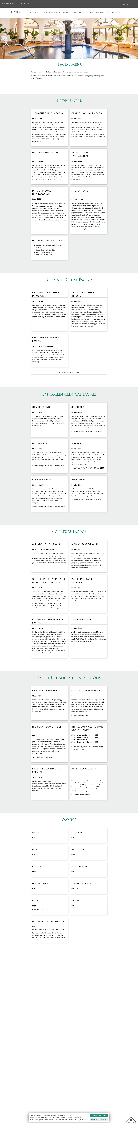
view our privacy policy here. (78, 1120)
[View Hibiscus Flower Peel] (49, 723)
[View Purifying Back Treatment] (88, 575)
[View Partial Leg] (88, 863)
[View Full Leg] (49, 863)
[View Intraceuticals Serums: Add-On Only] (88, 723)
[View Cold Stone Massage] (88, 687)
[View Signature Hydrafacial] (49, 109)
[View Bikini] (49, 845)
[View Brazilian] (88, 845)
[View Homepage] (17, 13)
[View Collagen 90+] (49, 476)
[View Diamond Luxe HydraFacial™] (49, 187)
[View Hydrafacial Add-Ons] (49, 237)
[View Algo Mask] (88, 476)
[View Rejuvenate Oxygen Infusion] (49, 289)
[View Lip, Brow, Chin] (88, 880)
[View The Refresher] (88, 616)
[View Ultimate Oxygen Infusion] (88, 289)
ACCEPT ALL (99, 1116)
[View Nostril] (88, 897)
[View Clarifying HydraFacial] (88, 109)
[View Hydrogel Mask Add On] (49, 917)
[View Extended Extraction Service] (49, 765)
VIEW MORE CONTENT (69, 372)
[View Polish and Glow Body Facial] (49, 616)
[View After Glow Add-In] (88, 765)
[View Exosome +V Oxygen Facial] (49, 334)
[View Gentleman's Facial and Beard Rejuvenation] (49, 575)
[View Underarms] (49, 880)
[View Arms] (49, 828)
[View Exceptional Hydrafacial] (88, 149)
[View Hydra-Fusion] (88, 187)
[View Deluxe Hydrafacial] (49, 149)
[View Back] (49, 897)
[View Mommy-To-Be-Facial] (88, 540)
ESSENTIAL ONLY (99, 1119)
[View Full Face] (88, 828)
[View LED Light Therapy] (49, 687)
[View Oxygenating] (49, 403)
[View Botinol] (88, 439)
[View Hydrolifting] (49, 439)
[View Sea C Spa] (88, 403)
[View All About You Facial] (49, 540)
